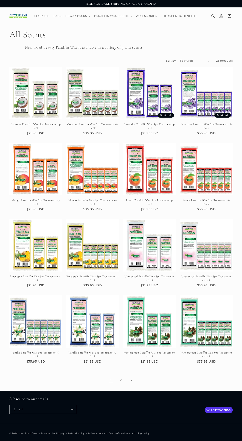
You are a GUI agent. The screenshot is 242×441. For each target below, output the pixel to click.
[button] (71, 16)
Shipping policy (140, 433)
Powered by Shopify (52, 433)
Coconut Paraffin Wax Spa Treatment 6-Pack (92, 126)
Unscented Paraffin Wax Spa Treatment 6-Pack (206, 278)
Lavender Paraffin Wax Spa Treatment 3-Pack (149, 126)
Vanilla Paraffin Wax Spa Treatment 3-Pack (92, 354)
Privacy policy (96, 433)
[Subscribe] (72, 409)
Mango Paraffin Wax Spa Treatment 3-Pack (36, 202)
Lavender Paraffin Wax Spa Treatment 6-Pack (206, 126)
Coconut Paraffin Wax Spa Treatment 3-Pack (35, 126)
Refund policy (76, 433)
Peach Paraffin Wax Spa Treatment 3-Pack (149, 202)
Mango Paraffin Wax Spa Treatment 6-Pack (92, 202)
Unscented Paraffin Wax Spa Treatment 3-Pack (149, 278)
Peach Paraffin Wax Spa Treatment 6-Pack (206, 202)
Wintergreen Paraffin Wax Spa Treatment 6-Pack (206, 354)
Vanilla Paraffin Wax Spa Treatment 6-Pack (35, 354)
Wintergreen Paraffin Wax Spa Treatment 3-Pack (149, 354)
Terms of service (118, 433)
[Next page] (131, 380)
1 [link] (111, 380)
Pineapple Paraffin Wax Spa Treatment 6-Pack (92, 278)
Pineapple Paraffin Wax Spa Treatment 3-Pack (35, 278)
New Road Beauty (29, 433)
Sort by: (171, 60)
